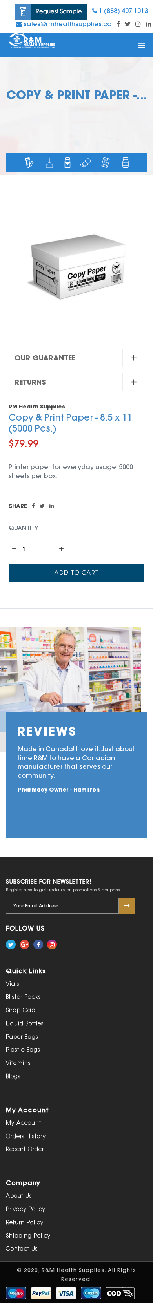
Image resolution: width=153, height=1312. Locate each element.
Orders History (26, 1136)
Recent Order (25, 1149)
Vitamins (18, 1063)
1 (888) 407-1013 (122, 10)
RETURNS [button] (30, 382)
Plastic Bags (23, 1049)
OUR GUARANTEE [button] (45, 357)
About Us (19, 1196)
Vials (13, 984)
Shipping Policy (28, 1235)
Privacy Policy (26, 1209)
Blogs (13, 1076)
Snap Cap (20, 1010)
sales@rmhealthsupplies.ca (67, 24)
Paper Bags (22, 1037)
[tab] (76, 358)
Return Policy (25, 1222)
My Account (23, 1123)
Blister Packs (23, 997)
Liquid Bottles (25, 1023)
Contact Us (22, 1248)
